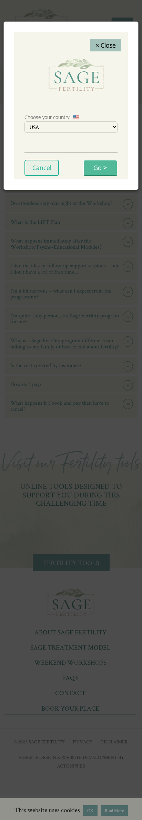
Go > (100, 168)
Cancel (41, 168)
